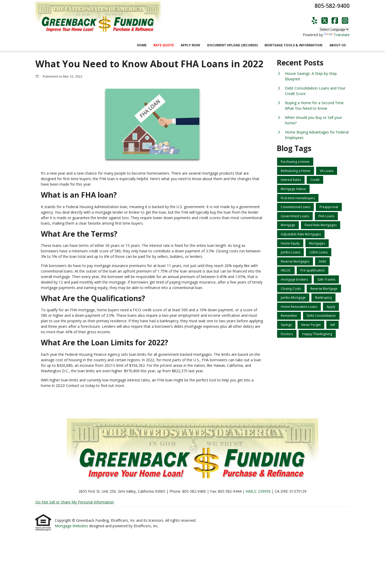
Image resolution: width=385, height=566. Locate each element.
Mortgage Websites (72, 525)
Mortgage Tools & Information (293, 45)
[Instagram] (345, 21)
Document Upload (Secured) (232, 45)
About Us (337, 45)
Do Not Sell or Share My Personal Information (74, 502)
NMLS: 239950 (258, 491)
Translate (342, 34)
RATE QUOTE (163, 45)
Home (142, 45)
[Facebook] (334, 21)
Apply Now (190, 45)
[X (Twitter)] (324, 21)
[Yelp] (314, 21)
